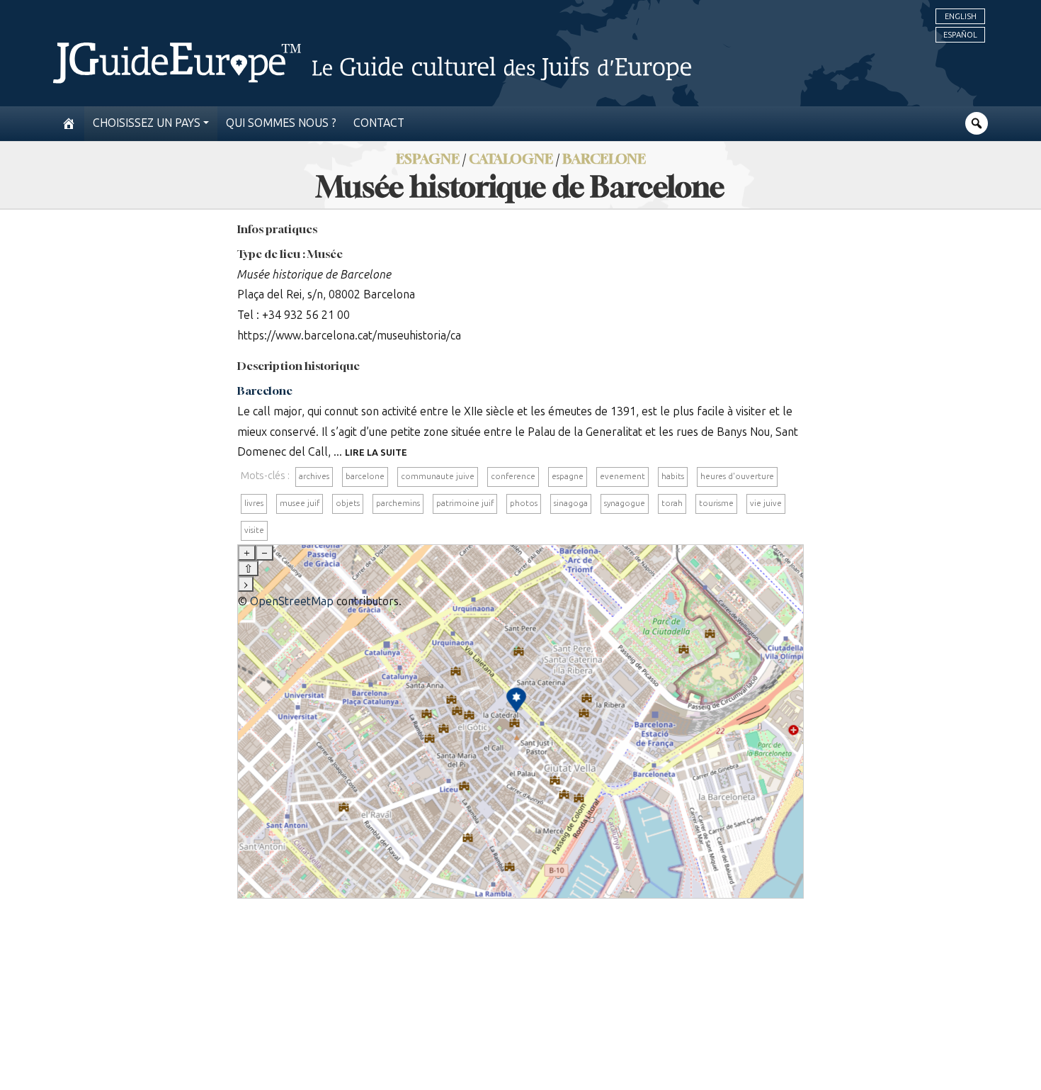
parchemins (398, 503)
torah (672, 503)
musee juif (299, 503)
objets (348, 503)
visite (254, 530)
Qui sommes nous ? (281, 123)
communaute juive (437, 476)
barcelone (365, 476)
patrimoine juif (465, 503)
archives (314, 476)
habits (672, 476)
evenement (622, 476)
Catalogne (511, 158)
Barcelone (604, 158)
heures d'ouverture (737, 476)
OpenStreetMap (292, 601)
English (961, 16)
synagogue (624, 503)
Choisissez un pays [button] (146, 123)
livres (253, 503)
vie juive (766, 503)
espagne (568, 476)
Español (960, 35)
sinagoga (571, 503)
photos (523, 503)
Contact (378, 123)
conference (513, 476)
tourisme (716, 503)
